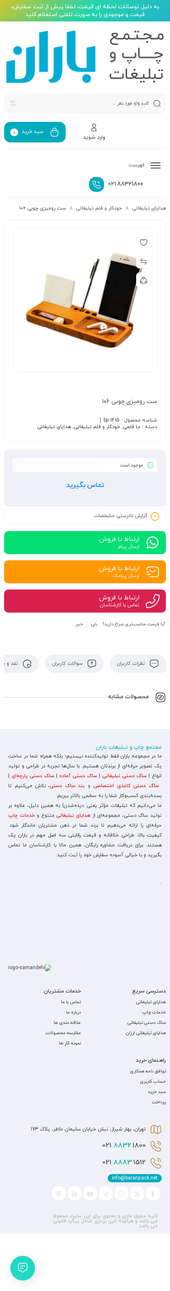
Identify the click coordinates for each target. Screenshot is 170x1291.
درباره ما (73, 1012)
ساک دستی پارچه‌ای (33, 776)
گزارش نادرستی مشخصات (120, 516)
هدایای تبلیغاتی (149, 208)
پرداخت (159, 1102)
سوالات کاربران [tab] (68, 663)
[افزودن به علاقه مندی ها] (143, 242)
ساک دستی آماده (78, 776)
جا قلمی (131, 427)
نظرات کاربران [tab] (131, 663)
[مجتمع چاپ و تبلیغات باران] (85, 56)
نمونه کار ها (70, 1043)
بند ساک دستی (67, 786)
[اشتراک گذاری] (143, 280)
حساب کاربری (153, 1081)
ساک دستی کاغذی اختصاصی (126, 786)
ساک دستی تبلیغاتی (124, 776)
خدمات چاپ (21, 815)
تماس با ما (71, 1002)
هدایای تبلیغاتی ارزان (146, 1033)
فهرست (137, 165)
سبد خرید (157, 1091)
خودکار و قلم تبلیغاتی (99, 208)
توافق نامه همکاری (148, 1071)
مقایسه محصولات (63, 1033)
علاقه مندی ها (67, 1022)
